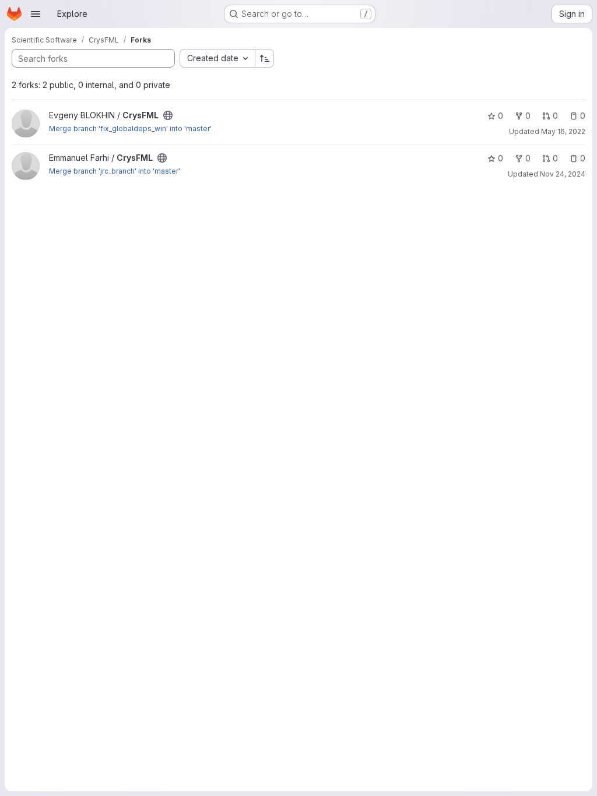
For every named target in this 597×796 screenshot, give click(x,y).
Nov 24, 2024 (562, 174)
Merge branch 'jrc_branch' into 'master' (114, 171)
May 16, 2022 (563, 131)
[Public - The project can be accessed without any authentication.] (168, 115)
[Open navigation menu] (35, 14)
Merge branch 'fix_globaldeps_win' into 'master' (130, 128)
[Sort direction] (264, 58)
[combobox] (217, 58)
